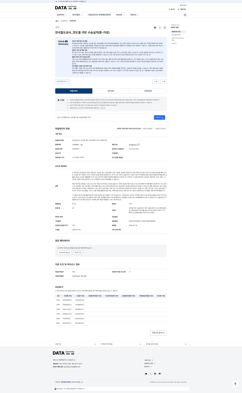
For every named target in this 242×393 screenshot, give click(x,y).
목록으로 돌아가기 (158, 333)
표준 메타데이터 (176, 35)
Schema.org (63, 252)
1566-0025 (62, 364)
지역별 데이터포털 (106, 344)
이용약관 (57, 382)
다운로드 (158, 117)
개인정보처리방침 (66, 382)
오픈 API (110, 91)
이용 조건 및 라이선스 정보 (178, 39)
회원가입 (183, 9)
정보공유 (119, 15)
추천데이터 (148, 91)
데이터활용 (76, 15)
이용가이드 (148, 360)
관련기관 (58, 344)
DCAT (77, 252)
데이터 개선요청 (147, 129)
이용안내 (133, 15)
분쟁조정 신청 (148, 363)
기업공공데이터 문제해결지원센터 (99, 15)
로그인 (173, 9)
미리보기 (174, 43)
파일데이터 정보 (176, 32)
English (184, 5)
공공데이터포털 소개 (77, 382)
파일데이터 (74, 91)
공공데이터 (60, 15)
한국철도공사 (133, 145)
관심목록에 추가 (61, 81)
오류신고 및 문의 (160, 129)
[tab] (73, 91)
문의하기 (147, 367)
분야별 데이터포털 (152, 344)
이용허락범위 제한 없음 (79, 276)
